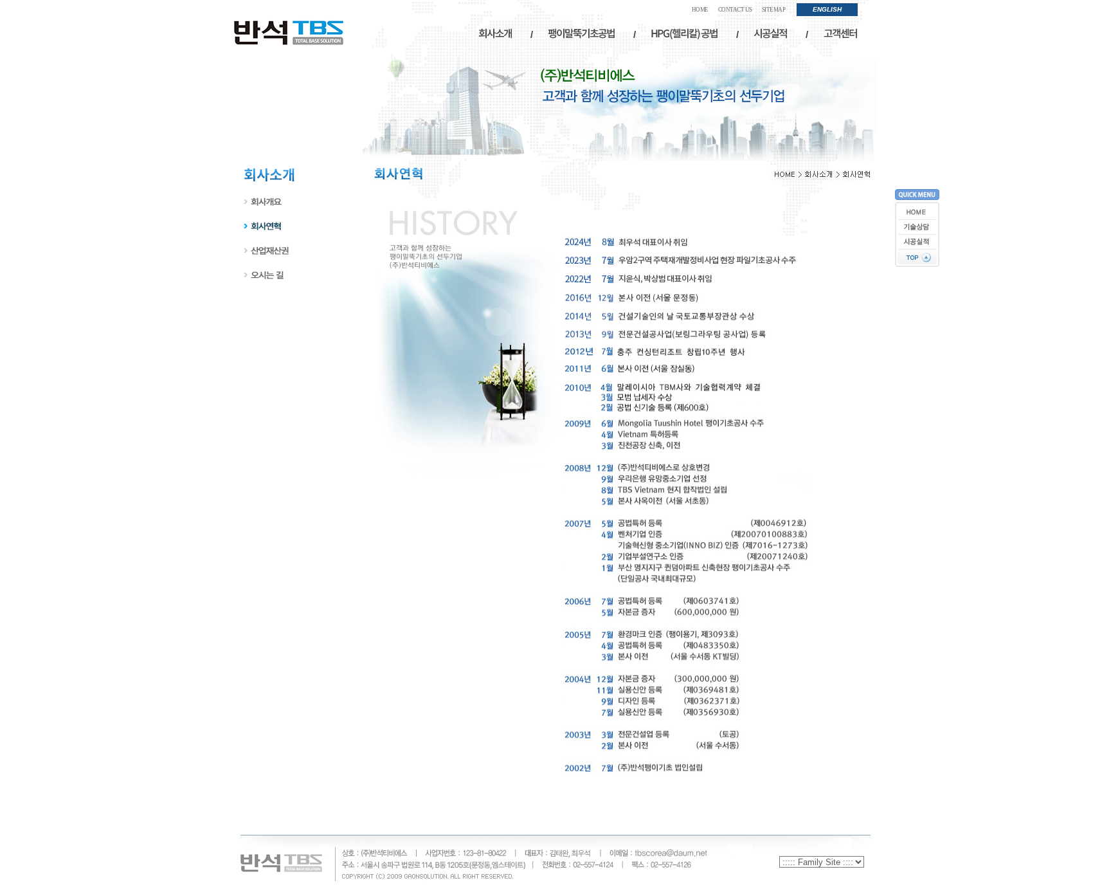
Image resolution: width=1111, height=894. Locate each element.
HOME (700, 9)
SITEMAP (774, 9)
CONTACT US (735, 9)
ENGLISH (827, 9)
